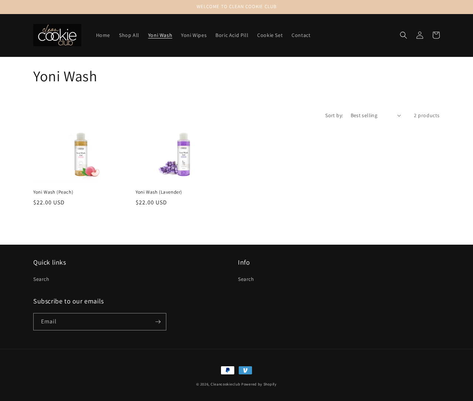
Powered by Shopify (259, 384)
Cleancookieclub (226, 384)
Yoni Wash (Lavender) (159, 192)
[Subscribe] (158, 321)
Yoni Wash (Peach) (53, 192)
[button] (403, 35)
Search (41, 279)
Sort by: (334, 115)
